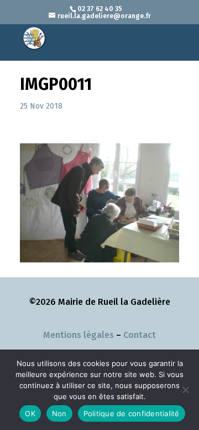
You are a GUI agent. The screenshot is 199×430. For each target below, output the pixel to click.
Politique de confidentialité (131, 413)
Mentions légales (78, 335)
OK (30, 413)
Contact (139, 335)
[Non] (185, 389)
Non (59, 413)
